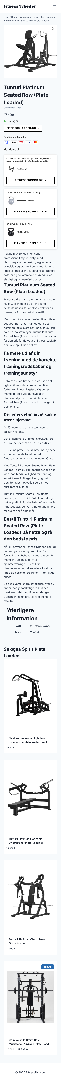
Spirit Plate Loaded (12, 108)
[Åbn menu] (54, 6)
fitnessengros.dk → (30, 180)
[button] (53, 29)
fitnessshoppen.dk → (23, 128)
